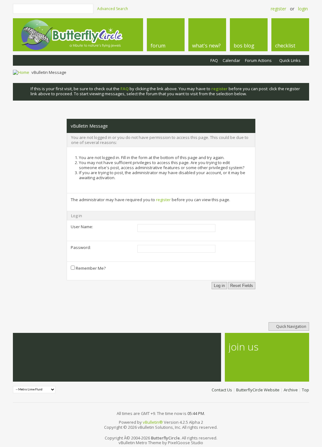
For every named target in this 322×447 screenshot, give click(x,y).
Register (278, 9)
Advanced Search (112, 8)
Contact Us (222, 390)
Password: (81, 247)
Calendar (231, 60)
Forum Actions (258, 60)
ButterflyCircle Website (258, 390)
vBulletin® (153, 422)
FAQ (214, 60)
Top (305, 390)
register (163, 199)
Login (303, 9)
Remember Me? (90, 268)
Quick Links (290, 60)
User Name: (82, 226)
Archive (291, 390)
